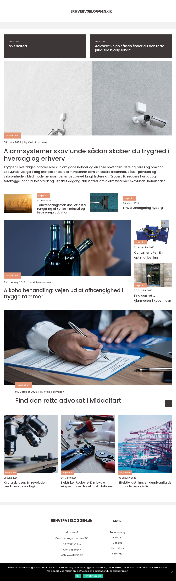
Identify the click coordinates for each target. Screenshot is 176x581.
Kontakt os (117, 548)
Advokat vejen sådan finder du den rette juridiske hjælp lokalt (129, 48)
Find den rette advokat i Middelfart (68, 400)
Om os (117, 537)
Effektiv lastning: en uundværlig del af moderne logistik (145, 484)
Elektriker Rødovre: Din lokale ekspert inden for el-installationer (87, 484)
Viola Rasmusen (38, 142)
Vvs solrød (18, 46)
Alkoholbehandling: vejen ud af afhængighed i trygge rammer (63, 293)
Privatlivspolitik (93, 575)
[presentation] (168, 403)
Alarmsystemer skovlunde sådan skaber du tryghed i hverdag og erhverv (86, 154)
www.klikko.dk (75, 555)
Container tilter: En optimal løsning (148, 255)
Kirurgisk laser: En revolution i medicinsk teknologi (26, 484)
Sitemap (117, 553)
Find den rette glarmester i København (152, 298)
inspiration (14, 41)
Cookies (117, 543)
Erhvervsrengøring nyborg (143, 208)
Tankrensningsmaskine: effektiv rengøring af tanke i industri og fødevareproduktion (61, 208)
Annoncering (117, 532)
